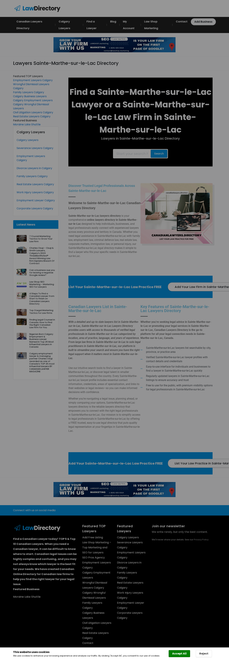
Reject (203, 653)
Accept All (179, 653)
